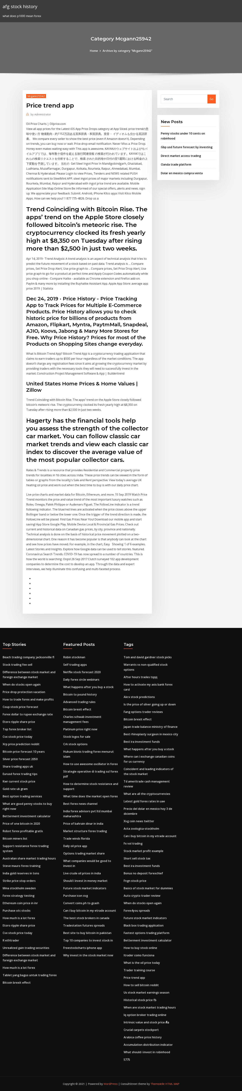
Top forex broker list (17, 729)
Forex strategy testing (18, 896)
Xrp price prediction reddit (21, 744)
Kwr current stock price (19, 781)
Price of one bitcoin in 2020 (21, 824)
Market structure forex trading (85, 831)
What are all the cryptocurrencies (147, 794)
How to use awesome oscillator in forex (90, 764)
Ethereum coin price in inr (20, 903)
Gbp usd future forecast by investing (186, 147)
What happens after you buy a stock (88, 687)
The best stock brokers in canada (86, 918)
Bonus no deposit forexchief (143, 873)
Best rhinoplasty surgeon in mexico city (151, 734)
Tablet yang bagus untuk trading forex (30, 975)
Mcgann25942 (36, 96)
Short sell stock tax (137, 858)
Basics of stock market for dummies (148, 888)
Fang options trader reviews (143, 712)
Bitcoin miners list (15, 838)
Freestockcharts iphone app (82, 948)
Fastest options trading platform (146, 933)
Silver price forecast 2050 (20, 759)
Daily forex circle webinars (81, 679)
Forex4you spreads (137, 911)
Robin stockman (74, 657)
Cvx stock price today (17, 737)
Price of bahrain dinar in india (83, 824)
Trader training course (139, 970)
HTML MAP (172, 1083)
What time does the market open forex (90, 796)
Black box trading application (144, 925)
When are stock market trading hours (150, 1007)
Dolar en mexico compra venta (182, 173)
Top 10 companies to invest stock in (88, 940)
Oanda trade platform (176, 164)
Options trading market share (84, 853)
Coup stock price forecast (20, 707)
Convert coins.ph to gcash (81, 903)
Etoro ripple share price (19, 722)
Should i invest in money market (85, 881)
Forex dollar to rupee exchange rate (28, 714)
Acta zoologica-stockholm (141, 829)
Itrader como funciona (139, 955)
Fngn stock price (135, 881)
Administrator (41, 114)
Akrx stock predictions (139, 697)
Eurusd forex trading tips (20, 774)
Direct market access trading (181, 156)
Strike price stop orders (19, 881)
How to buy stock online (140, 948)
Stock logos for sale (76, 737)
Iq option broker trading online (145, 1015)
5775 (127, 1060)
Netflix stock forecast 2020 (82, 672)
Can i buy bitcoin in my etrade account (89, 911)
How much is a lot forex (19, 918)
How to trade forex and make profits (28, 699)
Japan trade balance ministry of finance (151, 727)
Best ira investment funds (142, 742)
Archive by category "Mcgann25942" (127, 51)
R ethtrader (11, 940)
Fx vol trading (133, 843)
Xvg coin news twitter (139, 821)
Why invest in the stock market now (88, 955)
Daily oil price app (75, 846)
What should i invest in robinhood (147, 1052)
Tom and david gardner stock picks (148, 657)
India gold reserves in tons (21, 873)
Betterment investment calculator (27, 816)
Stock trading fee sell (17, 665)
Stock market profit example (143, 851)
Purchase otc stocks (16, 911)
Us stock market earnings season (146, 992)
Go (211, 99)
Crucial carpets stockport (141, 1030)
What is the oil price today (142, 963)
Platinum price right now (80, 729)
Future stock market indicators (84, 888)
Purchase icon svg (75, 896)
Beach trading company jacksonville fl (28, 657)
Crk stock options (75, 744)
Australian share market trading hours (29, 858)
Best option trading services (22, 796)
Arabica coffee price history (143, 1037)
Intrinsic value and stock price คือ (146, 1022)
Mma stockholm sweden (19, 888)
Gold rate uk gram (15, 789)
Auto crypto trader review (142, 896)
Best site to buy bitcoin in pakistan (87, 933)
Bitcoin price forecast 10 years (24, 752)
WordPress (111, 1083)
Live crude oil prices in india (82, 873)
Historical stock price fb (140, 1000)
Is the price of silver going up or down (150, 704)
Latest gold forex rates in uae (144, 801)
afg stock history (20, 6)
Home (94, 51)
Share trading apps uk (18, 766)
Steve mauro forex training (21, 866)
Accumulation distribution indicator (148, 1045)
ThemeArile (158, 1083)
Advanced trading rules (79, 702)
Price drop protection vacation (24, 692)
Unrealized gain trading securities (26, 948)
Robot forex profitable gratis (23, 831)
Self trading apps (75, 665)
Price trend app (134, 978)
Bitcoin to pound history (80, 694)
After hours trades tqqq (140, 677)
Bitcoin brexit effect (17, 983)
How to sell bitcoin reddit (141, 985)
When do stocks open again (22, 684)
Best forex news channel (80, 804)
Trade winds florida (76, 838)
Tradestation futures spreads (84, 925)
